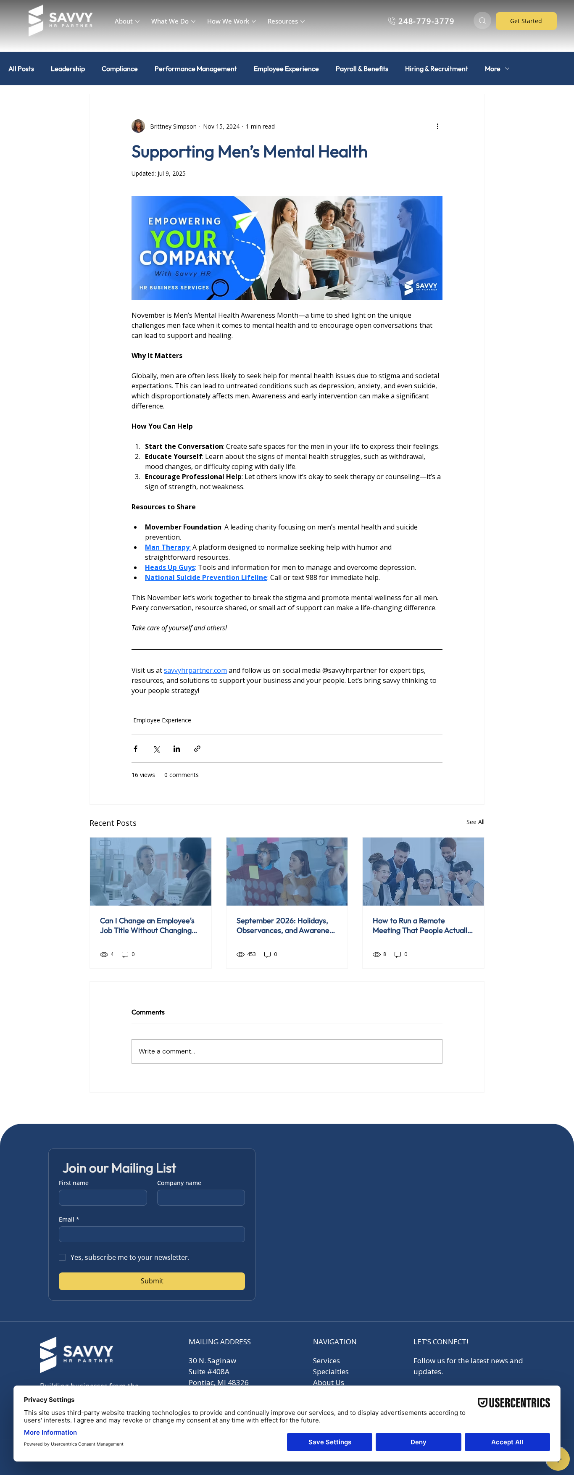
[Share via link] (197, 749)
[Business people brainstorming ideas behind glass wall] (287, 872)
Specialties (331, 1371)
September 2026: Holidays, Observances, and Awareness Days (286, 925)
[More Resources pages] (302, 21)
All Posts (21, 68)
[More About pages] (137, 21)
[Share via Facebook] (136, 749)
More (492, 68)
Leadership (68, 68)
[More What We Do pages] (193, 21)
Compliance (120, 68)
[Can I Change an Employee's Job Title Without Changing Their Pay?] (150, 872)
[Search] (482, 20)
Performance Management (196, 68)
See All (475, 822)
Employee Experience (286, 68)
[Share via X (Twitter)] (156, 749)
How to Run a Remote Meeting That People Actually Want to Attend (422, 925)
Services (326, 1360)
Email (69, 1219)
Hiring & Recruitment (436, 68)
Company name (179, 1182)
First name (74, 1182)
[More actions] (437, 126)
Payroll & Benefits (362, 68)
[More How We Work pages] (254, 21)
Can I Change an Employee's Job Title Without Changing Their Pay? (147, 925)
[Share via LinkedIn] (177, 749)
